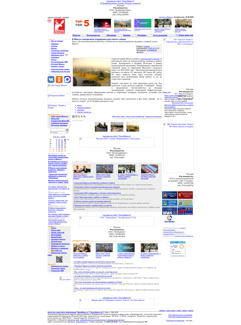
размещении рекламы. (116, 320)
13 (59, 145)
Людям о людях (57, 66)
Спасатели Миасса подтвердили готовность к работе (94, 183)
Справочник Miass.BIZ (60, 121)
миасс (79, 105)
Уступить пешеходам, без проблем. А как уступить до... (58, 202)
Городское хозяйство (59, 51)
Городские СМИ (57, 271)
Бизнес (54, 48)
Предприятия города (59, 266)
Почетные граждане (59, 125)
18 (62, 141)
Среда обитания (57, 53)
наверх (190, 310)
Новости (76, 35)
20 (62, 145)
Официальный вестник (60, 71)
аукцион (80, 110)
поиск (179, 310)
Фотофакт (141, 35)
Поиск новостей (186, 35)
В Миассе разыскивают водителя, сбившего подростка (57, 210)
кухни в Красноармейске (174, 229)
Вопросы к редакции (59, 248)
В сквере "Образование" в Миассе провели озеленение (162, 30)
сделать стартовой (54, 17)
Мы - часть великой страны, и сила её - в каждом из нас (95, 272)
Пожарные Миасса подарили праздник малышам (148, 176)
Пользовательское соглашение (180, 315)
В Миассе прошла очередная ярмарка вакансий (181, 30)
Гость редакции (160, 35)
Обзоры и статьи (58, 246)
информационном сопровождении (93, 320)
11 (59, 141)
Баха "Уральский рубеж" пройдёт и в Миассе (91, 197)
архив (184, 310)
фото (141, 52)
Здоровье (55, 57)
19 (62, 143)
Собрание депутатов (59, 123)
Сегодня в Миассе (166, 17)
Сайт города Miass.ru (59, 116)
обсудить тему (119, 116)
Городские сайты (58, 268)
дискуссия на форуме (135, 116)
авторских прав (73, 320)
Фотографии (56, 235)
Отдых (53, 60)
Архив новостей (57, 232)
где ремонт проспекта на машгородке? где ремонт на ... (58, 188)
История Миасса (57, 64)
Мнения (126, 35)
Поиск (53, 228)
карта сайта (170, 310)
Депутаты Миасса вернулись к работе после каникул (83, 176)
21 (62, 147)
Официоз (55, 44)
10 (59, 140)
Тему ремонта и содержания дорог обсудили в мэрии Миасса (59, 196)
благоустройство (84, 112)
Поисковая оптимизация (175, 320)
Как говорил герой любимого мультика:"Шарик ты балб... (59, 215)
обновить (66, 17)
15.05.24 (151, 48)
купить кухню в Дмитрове (184, 236)
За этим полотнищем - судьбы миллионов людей (93, 276)
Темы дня (166, 92)
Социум (54, 46)
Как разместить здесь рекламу (182, 103)
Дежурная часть (57, 55)
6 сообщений (152, 50)
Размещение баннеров (60, 244)
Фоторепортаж (93, 35)
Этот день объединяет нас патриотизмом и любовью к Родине (98, 282)
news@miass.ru (82, 322)
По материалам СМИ (59, 62)
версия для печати (153, 116)
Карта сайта (56, 230)
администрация (83, 108)
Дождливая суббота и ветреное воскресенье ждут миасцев (122, 30)
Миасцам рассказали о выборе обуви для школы (93, 205)
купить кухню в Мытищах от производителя (173, 233)
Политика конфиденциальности (180, 317)
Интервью (111, 35)
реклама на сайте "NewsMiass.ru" (120, 1)
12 (59, 143)
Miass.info (55, 119)
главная (162, 310)
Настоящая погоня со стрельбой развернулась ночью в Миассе (101, 30)
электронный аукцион (149, 59)
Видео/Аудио (56, 237)
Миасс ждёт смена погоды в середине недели (103, 176)
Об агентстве (56, 241)
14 (59, 147)
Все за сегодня (57, 41)
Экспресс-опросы (58, 239)
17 (62, 140)
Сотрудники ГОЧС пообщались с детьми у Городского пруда (97, 193)
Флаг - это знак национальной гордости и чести (92, 288)
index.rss (58, 251)
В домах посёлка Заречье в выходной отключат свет (94, 262)
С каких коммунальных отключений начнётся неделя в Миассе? (126, 255)
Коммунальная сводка (60, 69)
